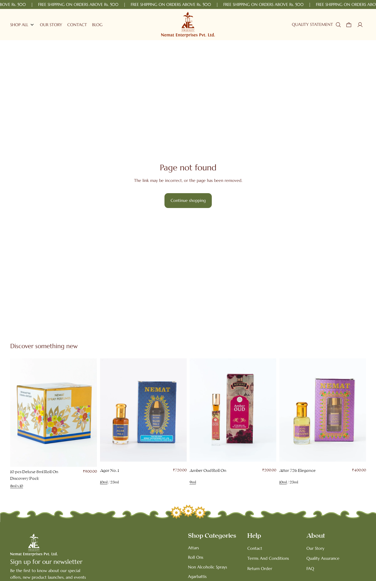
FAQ (310, 568)
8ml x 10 (16, 486)
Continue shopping (188, 200)
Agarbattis (197, 576)
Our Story (315, 548)
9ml (193, 482)
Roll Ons (195, 557)
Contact (254, 548)
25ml (114, 482)
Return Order (259, 568)
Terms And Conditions (268, 558)
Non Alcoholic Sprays (207, 566)
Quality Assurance (322, 558)
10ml (103, 482)
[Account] (360, 24)
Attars (193, 547)
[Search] (338, 24)
